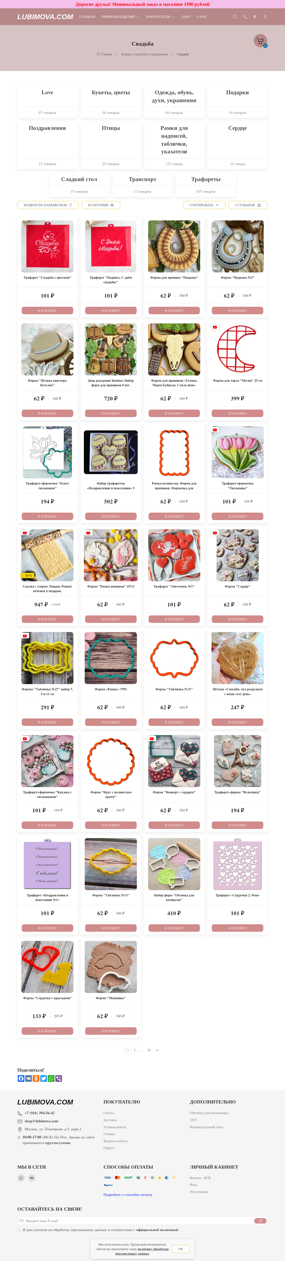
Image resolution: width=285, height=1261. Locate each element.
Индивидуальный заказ (206, 1126)
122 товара (174, 163)
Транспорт (142, 179)
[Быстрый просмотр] (74, 231)
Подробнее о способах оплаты (127, 1194)
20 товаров (111, 163)
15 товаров (79, 191)
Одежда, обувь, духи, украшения (174, 96)
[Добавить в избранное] (74, 223)
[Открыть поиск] (235, 16)
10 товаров (237, 112)
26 (149, 1049)
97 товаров (47, 112)
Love (47, 92)
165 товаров (206, 191)
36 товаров (111, 112)
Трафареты (206, 179)
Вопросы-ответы (115, 1140)
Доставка (110, 1119)
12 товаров (47, 163)
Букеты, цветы (111, 92)
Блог (186, 16)
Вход (193, 1185)
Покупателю (158, 16)
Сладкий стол (79, 179)
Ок (180, 1249)
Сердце (237, 128)
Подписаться (32, 1246)
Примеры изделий (118, 16)
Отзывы (109, 1134)
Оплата (108, 1113)
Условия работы (114, 1126)
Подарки (237, 92)
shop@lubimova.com (41, 1121)
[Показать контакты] (245, 16)
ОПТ (194, 1119)
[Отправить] (260, 1221)
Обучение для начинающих (210, 1113)
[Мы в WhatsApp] (21, 1178)
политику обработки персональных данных (142, 1251)
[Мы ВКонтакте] (31, 1178)
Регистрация (199, 1191)
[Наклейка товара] (20, 220)
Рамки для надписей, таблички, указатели (174, 139)
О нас (202, 16)
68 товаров (174, 112)
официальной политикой (157, 1229)
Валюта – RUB (200, 1177)
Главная (87, 16)
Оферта (108, 1147)
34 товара (237, 163)
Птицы (111, 128)
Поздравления (47, 128)
